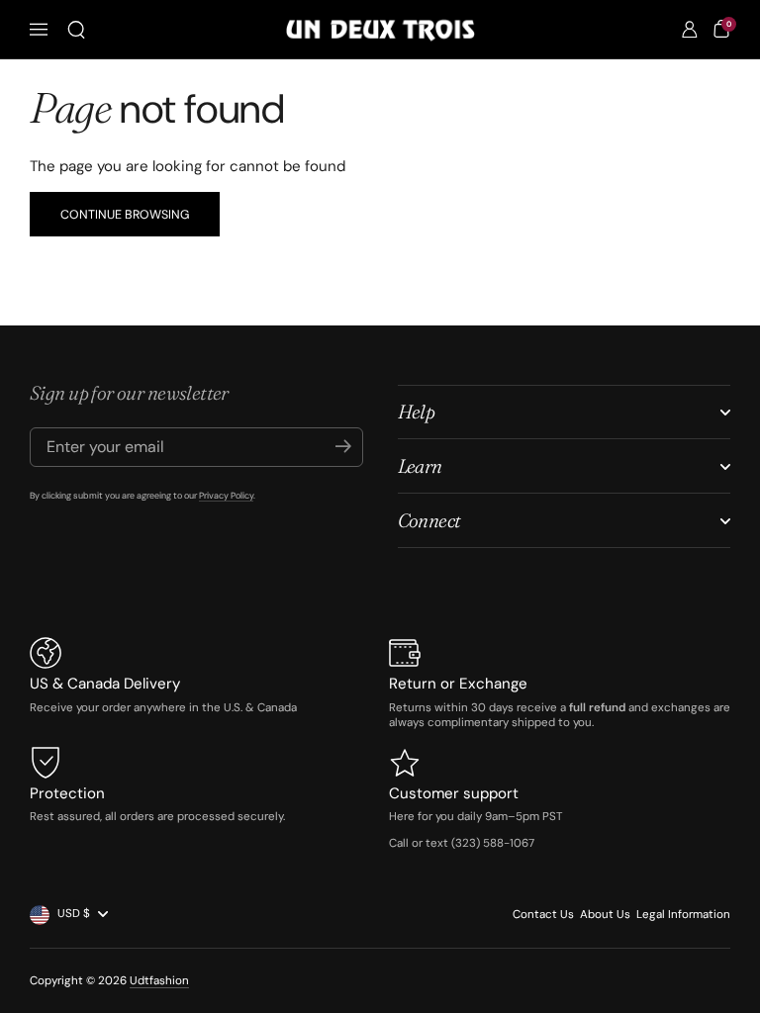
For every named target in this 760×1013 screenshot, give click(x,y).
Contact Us (543, 914)
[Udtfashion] (380, 30)
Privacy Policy (226, 496)
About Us (605, 914)
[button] (76, 30)
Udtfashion (159, 980)
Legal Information (683, 914)
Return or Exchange (458, 683)
